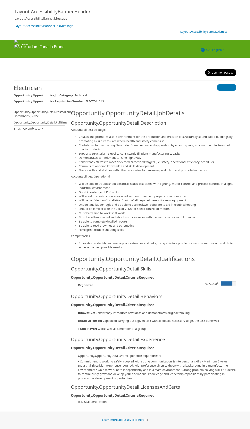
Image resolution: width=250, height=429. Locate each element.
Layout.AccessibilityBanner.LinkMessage (44, 26)
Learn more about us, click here (123, 420)
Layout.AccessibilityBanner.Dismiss (203, 31)
